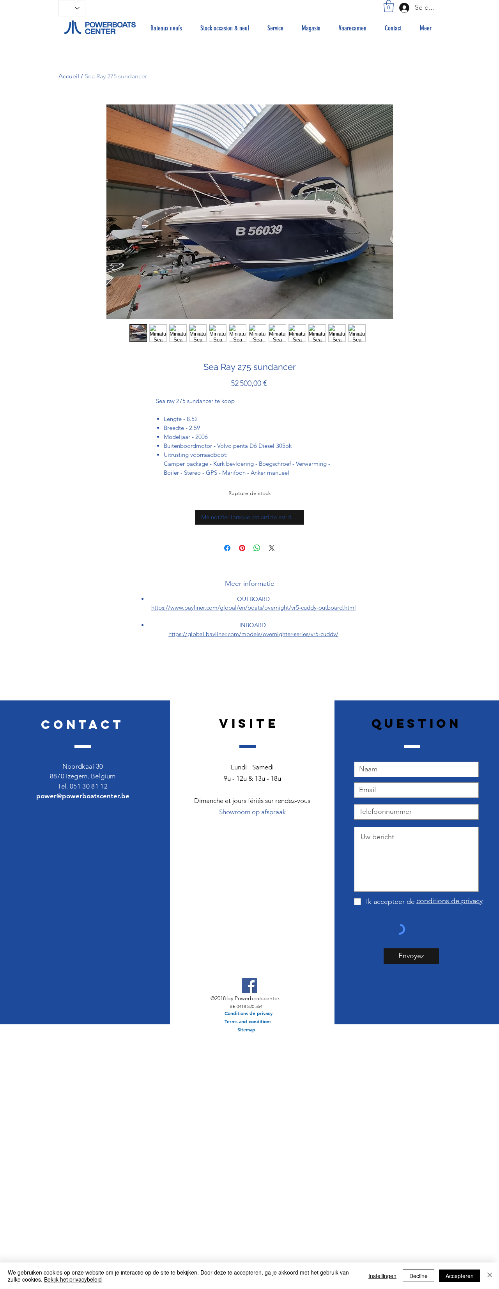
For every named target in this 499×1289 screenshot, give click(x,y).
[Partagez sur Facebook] (227, 548)
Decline (418, 1276)
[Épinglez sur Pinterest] (242, 548)
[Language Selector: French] (71, 8)
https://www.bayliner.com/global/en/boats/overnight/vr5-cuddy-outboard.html (253, 607)
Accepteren (460, 1276)
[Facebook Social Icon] (249, 985)
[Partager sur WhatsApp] (257, 548)
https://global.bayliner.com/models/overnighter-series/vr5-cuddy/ (253, 634)
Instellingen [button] (382, 1276)
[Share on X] (271, 548)
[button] (389, 6)
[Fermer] (489, 1276)
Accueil (68, 76)
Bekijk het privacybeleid (73, 1279)
